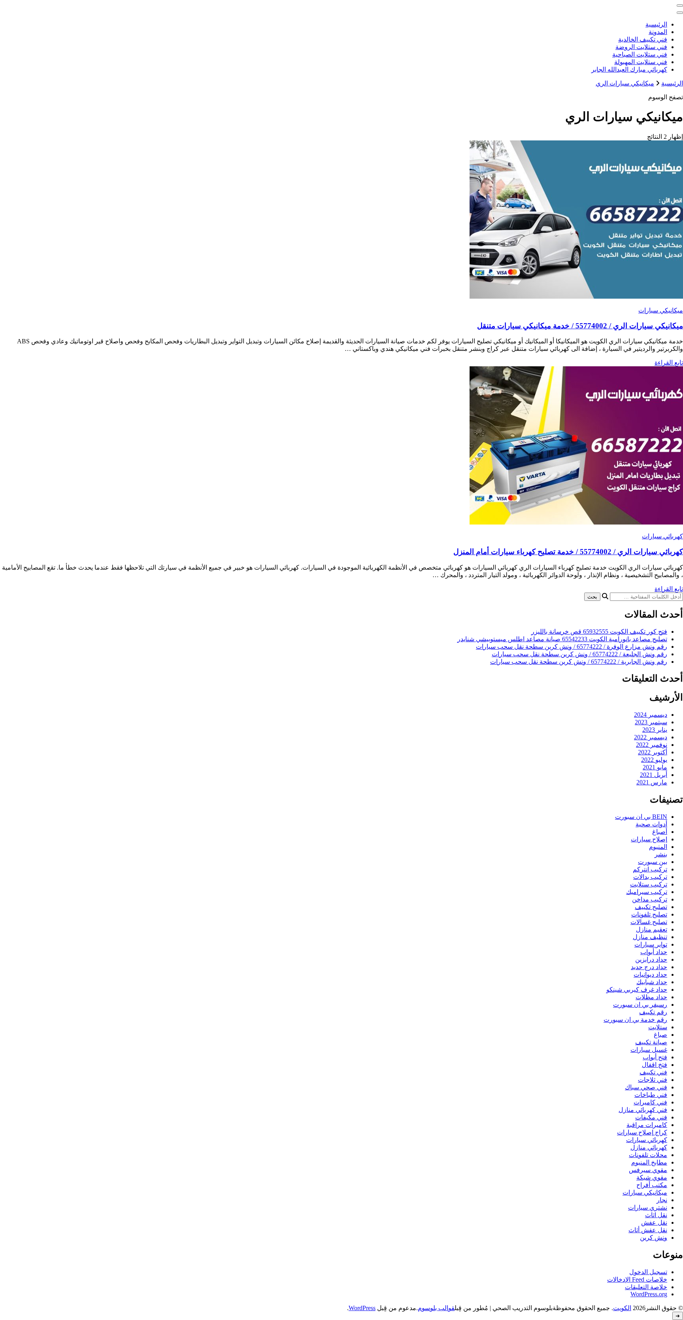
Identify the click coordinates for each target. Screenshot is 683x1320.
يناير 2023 (654, 729)
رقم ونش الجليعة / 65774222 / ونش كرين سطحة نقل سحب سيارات (579, 654)
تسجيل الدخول (648, 1272)
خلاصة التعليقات (646, 1287)
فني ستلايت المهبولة (640, 62)
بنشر (661, 854)
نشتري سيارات (647, 1207)
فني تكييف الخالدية (642, 39)
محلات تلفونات (648, 1154)
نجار (662, 1200)
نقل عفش (654, 1222)
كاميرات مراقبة (646, 1124)
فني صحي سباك (646, 1087)
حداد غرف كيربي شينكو (636, 989)
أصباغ (659, 831)
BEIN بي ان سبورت (641, 816)
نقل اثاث (656, 1215)
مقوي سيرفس (648, 1170)
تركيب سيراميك (646, 891)
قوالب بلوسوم (436, 1308)
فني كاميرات (650, 1102)
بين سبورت (652, 861)
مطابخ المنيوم (649, 1162)
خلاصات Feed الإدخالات (637, 1279)
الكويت (622, 1308)
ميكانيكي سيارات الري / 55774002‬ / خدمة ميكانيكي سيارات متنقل (580, 326)
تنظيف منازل (650, 937)
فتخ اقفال (654, 1064)
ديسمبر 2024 (650, 714)
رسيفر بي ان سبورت (640, 1004)
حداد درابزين (651, 959)
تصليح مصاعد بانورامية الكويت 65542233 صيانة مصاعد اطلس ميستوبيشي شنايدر (562, 639)
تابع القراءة (669, 362)
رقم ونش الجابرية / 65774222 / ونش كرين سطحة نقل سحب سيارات (578, 661)
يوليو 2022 (654, 759)
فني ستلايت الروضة (641, 47)
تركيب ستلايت (648, 884)
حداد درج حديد (649, 967)
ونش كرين (653, 1237)
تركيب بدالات (650, 876)
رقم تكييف (653, 1012)
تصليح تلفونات (649, 914)
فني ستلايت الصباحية (639, 54)
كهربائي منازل (648, 1147)
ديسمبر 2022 (650, 737)
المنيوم (658, 846)
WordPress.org (648, 1294)
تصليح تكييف (651, 906)
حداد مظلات (651, 997)
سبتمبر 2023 (651, 722)
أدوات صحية (651, 824)
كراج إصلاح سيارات (642, 1132)
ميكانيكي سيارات (660, 310)
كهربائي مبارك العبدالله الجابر (629, 69)
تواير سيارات (650, 944)
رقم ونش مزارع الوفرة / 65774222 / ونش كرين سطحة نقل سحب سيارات (571, 646)
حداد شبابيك (651, 982)
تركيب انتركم (650, 869)
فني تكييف (653, 1072)
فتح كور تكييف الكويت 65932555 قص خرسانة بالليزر (599, 631)
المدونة (658, 31)
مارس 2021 (651, 782)
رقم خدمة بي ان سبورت (635, 1019)
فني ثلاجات (652, 1079)
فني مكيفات (651, 1117)
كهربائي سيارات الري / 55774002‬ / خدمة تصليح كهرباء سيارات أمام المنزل (568, 551)
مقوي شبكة (651, 1177)
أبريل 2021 (653, 774)
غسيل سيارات (648, 1049)
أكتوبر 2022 (652, 752)
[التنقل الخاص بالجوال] (680, 5)
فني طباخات (650, 1094)
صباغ (660, 1034)
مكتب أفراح (651, 1185)
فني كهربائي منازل (643, 1109)
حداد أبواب (653, 952)
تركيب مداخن (649, 899)
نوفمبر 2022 (651, 744)
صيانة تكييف (651, 1042)
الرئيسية (656, 24)
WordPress (362, 1308)
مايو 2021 (655, 767)
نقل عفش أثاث (647, 1230)
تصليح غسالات (648, 922)
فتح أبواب (655, 1057)
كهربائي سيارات (662, 536)
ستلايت (657, 1027)
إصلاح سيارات (649, 839)
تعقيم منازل (651, 929)
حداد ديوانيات (650, 974)
